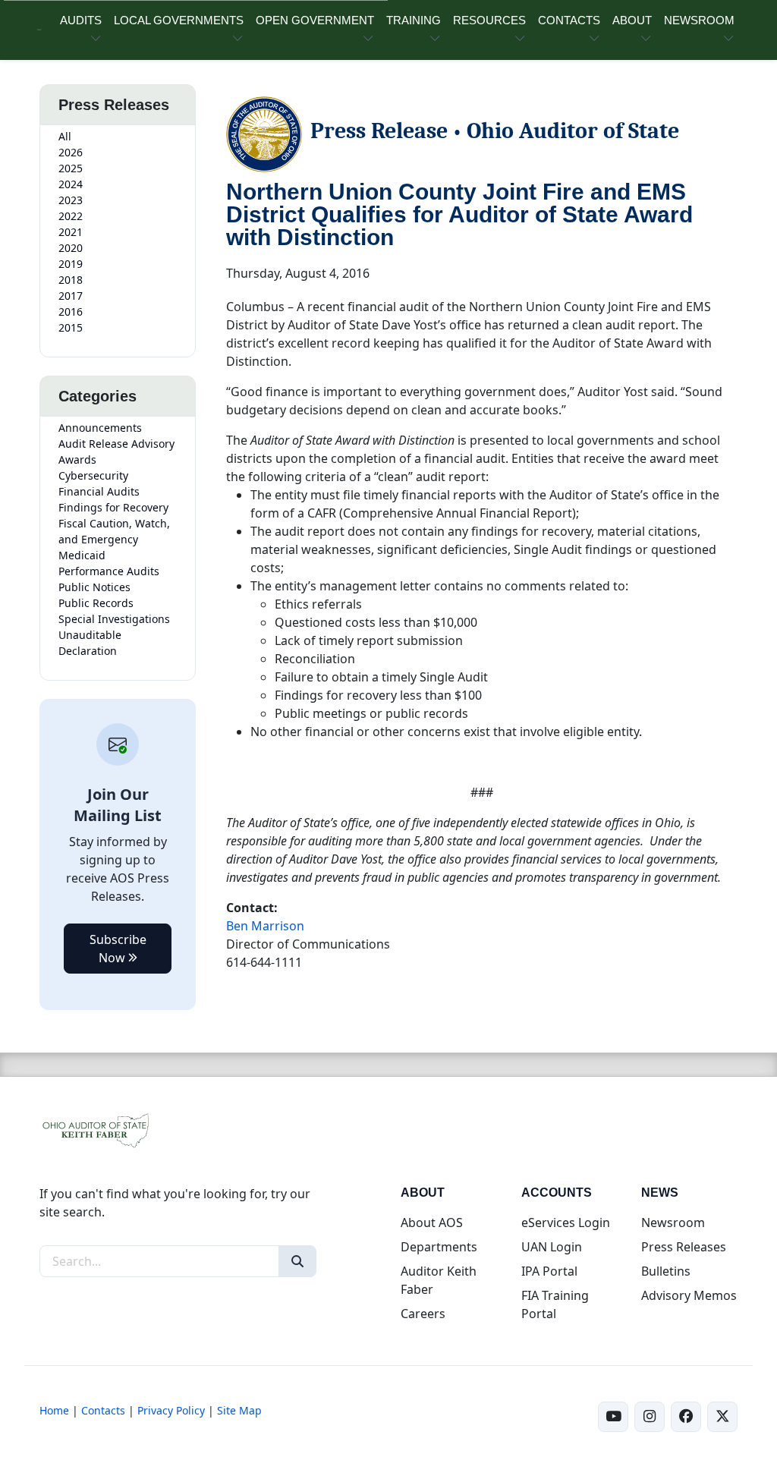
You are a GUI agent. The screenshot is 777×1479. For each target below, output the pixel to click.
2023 (70, 200)
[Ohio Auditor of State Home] (39, 30)
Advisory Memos (689, 1295)
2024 (70, 184)
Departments (439, 1246)
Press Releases (683, 1246)
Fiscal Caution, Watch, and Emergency (114, 531)
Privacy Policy (171, 1410)
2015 (70, 327)
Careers (423, 1313)
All (64, 136)
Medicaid (81, 555)
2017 (70, 295)
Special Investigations (114, 619)
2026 (70, 152)
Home (54, 1410)
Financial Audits (99, 491)
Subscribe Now (118, 948)
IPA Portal (549, 1271)
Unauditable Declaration (89, 643)
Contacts (103, 1410)
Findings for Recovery (113, 507)
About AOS (432, 1222)
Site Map (239, 1410)
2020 (70, 248)
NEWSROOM (699, 20)
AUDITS (81, 20)
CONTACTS (569, 20)
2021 (70, 232)
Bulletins (665, 1271)
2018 (70, 279)
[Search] (297, 1261)
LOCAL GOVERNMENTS (179, 20)
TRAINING (413, 20)
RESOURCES (489, 20)
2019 (70, 263)
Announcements (100, 427)
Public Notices (94, 587)
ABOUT (632, 20)
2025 (70, 168)
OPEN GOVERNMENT (315, 20)
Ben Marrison (265, 925)
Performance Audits (108, 571)
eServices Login (565, 1222)
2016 (70, 311)
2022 (70, 216)
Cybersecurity (93, 475)
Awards (77, 459)
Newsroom (673, 1222)
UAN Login (551, 1246)
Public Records (96, 603)
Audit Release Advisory (116, 443)
